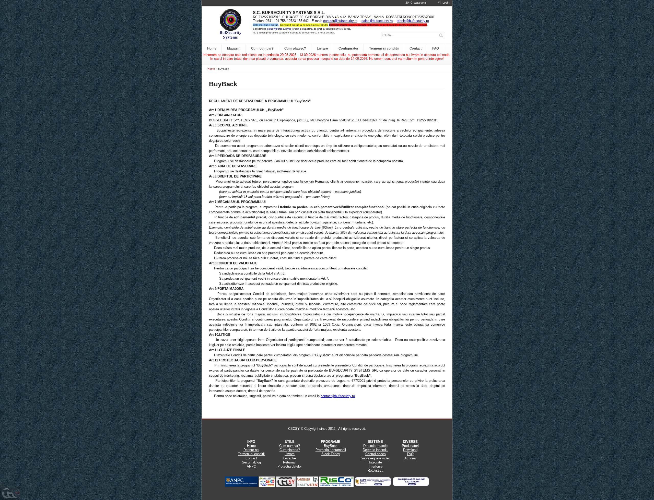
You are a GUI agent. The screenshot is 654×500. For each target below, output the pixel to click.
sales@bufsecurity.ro (377, 21)
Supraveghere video (375, 458)
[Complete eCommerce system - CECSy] (10, 490)
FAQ (410, 454)
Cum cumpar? (289, 446)
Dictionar (410, 458)
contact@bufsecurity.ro (340, 21)
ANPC (251, 466)
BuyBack (330, 446)
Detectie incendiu (375, 450)
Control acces (375, 454)
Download (410, 450)
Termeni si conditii (251, 454)
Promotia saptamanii (331, 450)
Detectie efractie (375, 446)
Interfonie (375, 466)
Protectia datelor (289, 466)
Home (211, 68)
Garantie (289, 458)
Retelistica (375, 470)
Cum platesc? (289, 450)
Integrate (375, 462)
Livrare (290, 454)
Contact (251, 458)
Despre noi (251, 450)
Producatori (410, 446)
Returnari (289, 462)
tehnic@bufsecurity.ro (413, 21)
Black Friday (330, 454)
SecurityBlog (251, 462)
